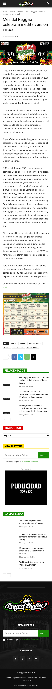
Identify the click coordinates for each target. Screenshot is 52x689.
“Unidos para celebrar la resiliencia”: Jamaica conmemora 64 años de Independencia (33, 394)
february (14, 343)
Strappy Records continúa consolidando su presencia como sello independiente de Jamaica (33, 408)
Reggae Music (32, 347)
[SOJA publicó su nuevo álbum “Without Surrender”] (10, 566)
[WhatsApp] (27, 357)
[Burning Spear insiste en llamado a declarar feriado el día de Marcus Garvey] (10, 381)
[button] (4, 3)
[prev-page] (4, 419)
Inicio (5, 12)
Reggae (7, 347)
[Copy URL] (33, 357)
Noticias (12, 12)
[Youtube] (36, 658)
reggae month (18, 347)
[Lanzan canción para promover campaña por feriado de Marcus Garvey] (10, 537)
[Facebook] (14, 357)
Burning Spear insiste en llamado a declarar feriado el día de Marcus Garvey (34, 380)
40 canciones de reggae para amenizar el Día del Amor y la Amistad (31, 551)
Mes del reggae (35, 343)
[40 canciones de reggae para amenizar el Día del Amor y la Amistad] (10, 552)
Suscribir (43, 455)
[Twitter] (20, 357)
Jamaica (20, 12)
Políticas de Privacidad (30, 462)
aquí (5, 287)
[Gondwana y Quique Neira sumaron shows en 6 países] (10, 524)
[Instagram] (22, 658)
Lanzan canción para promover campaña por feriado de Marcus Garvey (33, 537)
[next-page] (9, 419)
